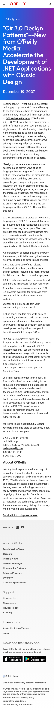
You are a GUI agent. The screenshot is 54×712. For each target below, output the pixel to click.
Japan (6, 633)
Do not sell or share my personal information (24, 682)
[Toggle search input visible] (50, 3)
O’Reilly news (13, 19)
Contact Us (9, 598)
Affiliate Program (12, 573)
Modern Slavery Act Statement (18, 704)
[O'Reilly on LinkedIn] (17, 527)
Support (8, 592)
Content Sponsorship (14, 582)
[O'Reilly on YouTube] (22, 527)
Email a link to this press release (20, 515)
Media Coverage (12, 563)
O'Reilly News (10, 558)
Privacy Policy (10, 607)
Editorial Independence (14, 701)
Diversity (8, 577)
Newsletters (9, 603)
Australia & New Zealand (16, 628)
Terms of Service (11, 697)
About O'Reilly (12, 543)
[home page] (18, 3)
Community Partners (14, 568)
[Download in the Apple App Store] (13, 661)
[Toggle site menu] (4, 3)
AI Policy (7, 612)
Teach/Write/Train (13, 549)
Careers (7, 553)
